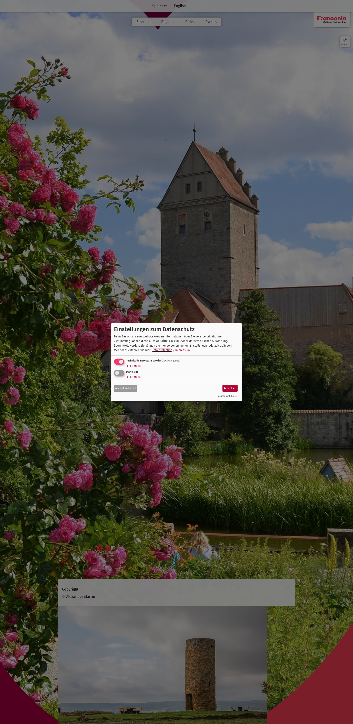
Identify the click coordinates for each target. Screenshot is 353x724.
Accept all (229, 388)
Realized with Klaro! (227, 396)
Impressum (182, 350)
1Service (133, 366)
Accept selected (125, 388)
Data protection (162, 350)
